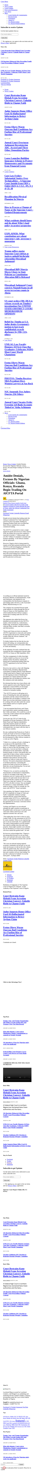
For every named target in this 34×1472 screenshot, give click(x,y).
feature (13, 1421)
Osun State (7, 1426)
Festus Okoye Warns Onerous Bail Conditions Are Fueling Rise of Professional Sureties (19, 131)
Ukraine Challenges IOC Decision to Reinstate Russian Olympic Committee (15, 1135)
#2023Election (6, 1416)
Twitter (10, 1428)
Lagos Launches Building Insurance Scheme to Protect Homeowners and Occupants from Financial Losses (18, 162)
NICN (16, 1424)
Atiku (27, 1416)
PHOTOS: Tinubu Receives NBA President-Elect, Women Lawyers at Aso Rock (19, 381)
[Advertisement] (17, 446)
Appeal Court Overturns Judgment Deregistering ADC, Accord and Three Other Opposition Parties (17, 146)
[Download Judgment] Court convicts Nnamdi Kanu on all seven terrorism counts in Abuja (19, 289)
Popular (12, 1426)
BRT (20, 1418)
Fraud (7, 1423)
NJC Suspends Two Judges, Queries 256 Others (18, 392)
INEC (10, 1423)
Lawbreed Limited (13, 499)
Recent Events (12, 17)
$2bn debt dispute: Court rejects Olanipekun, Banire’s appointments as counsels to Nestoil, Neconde (15, 1033)
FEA (11, 1421)
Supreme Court (20, 1426)
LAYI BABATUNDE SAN (23, 1423)
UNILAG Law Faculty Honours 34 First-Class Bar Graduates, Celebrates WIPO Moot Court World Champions (16, 72)
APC (24, 1416)
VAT (13, 1428)
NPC (29, 1424)
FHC (28, 1421)
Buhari (23, 1418)
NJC (19, 1424)
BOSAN (14, 1418)
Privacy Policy (5, 43)
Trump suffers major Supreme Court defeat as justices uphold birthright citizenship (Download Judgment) (17, 256)
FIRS (4, 1423)
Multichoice (8, 1424)
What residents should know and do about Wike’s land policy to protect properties (18, 223)
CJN (29, 1418)
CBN (26, 1418)
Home (6, 5)
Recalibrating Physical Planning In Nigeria (16, 197)
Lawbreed (14, 1423)
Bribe (18, 1418)
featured (20, 1420)
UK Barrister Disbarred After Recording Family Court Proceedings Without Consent (16, 62)
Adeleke (12, 1416)
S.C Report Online (13, 22)
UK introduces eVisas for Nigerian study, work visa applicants (16, 1043)
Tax (25, 1426)
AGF (15, 1416)
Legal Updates (9, 8)
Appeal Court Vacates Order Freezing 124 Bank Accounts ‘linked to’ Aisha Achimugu (18, 405)
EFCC (7, 1421)
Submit (21, 1464)
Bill (11, 1418)
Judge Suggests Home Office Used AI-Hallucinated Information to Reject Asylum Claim (18, 115)
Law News (8, 11)
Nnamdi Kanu (24, 1424)
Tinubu (28, 1426)
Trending (5, 1428)
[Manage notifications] (4, 1467)
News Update (9, 6)
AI (17, 1416)
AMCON (20, 1416)
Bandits (9, 1418)
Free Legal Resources (11, 10)
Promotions (11, 18)
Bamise (4, 1418)
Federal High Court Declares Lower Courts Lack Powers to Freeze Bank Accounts (14, 1053)
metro (4, 1424)
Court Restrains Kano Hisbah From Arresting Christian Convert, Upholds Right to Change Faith (15, 52)
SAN (16, 1426)
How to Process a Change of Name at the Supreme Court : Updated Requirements (19, 210)
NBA (13, 1424)
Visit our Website (6, 84)
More (6, 13)
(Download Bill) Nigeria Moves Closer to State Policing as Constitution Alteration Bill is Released (17, 273)
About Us (11, 20)
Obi (4, 1426)
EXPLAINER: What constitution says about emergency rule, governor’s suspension (18, 237)
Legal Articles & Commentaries (17, 15)
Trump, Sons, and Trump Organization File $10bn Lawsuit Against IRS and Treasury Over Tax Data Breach (15, 1022)
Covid (4, 1421)
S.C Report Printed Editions (16, 23)
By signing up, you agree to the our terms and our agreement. (16, 1184)
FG (25, 1421)
